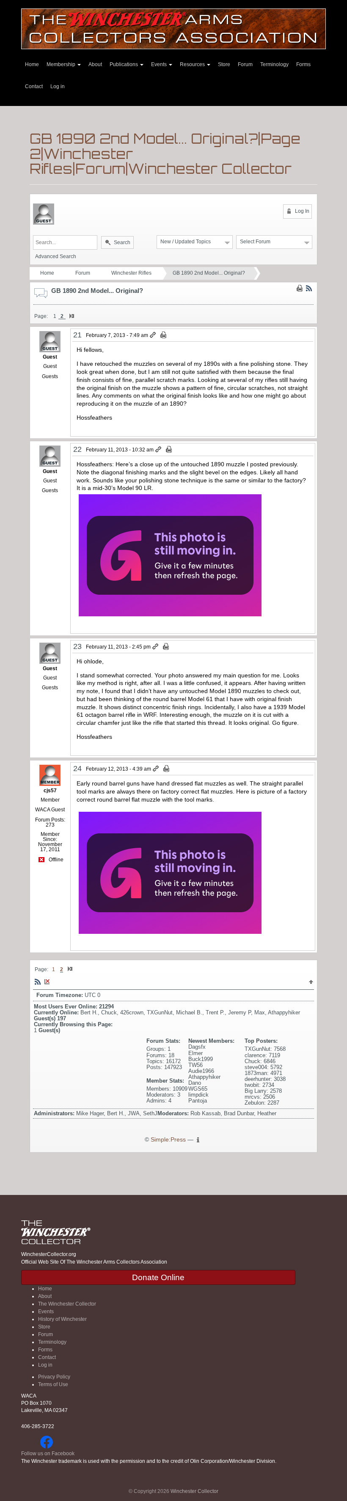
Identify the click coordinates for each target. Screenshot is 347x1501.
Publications (124, 64)
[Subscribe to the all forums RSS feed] (37, 981)
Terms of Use (53, 1384)
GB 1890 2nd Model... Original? (209, 273)
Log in (57, 86)
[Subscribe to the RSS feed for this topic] (309, 288)
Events (159, 64)
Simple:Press (168, 1139)
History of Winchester (62, 1319)
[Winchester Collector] (173, 28)
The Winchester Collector (67, 1304)
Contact (34, 86)
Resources (193, 64)
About (95, 64)
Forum (245, 64)
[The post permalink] (153, 335)
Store (224, 64)
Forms (303, 64)
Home (32, 64)
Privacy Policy (54, 1377)
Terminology (274, 64)
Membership (62, 64)
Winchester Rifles (131, 273)
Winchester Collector (194, 1491)
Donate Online (158, 1277)
